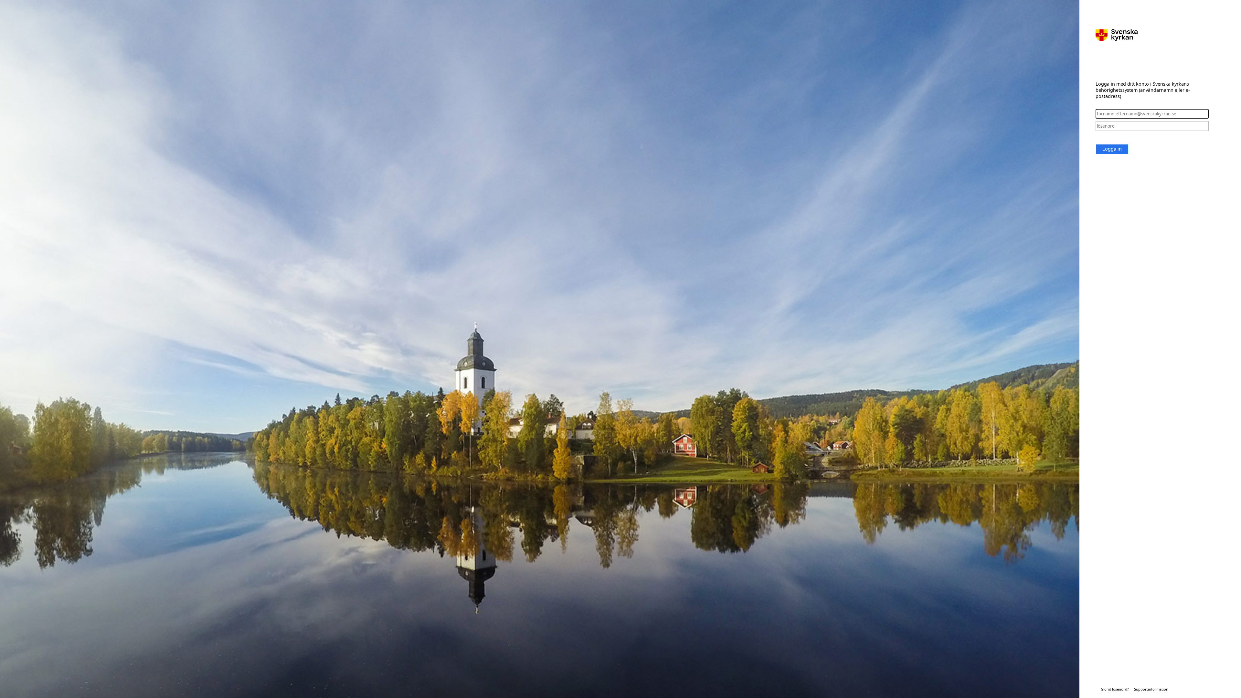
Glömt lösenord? (1115, 689)
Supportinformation (1151, 689)
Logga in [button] (1112, 149)
